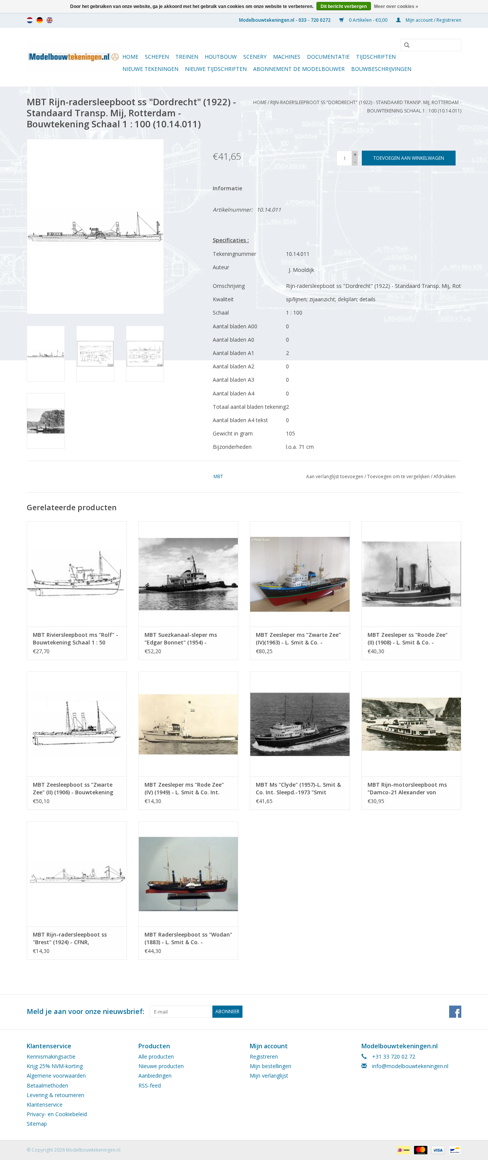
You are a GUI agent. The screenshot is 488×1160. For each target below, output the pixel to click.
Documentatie (328, 56)
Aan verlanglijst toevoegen (334, 476)
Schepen (157, 56)
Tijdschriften (376, 56)
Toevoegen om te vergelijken (399, 476)
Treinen (186, 56)
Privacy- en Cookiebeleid (57, 1114)
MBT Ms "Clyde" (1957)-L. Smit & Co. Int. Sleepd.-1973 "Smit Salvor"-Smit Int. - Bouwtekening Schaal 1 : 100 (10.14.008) (300, 788)
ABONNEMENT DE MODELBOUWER (299, 68)
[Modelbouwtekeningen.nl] (73, 57)
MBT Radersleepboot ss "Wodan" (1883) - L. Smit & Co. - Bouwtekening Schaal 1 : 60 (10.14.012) (188, 938)
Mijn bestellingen (270, 1066)
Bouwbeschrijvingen (381, 68)
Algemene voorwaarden (56, 1075)
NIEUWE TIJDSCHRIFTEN (216, 68)
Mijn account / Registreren (433, 20)
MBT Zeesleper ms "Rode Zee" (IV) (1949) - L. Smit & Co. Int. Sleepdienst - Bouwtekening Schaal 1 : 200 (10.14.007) (184, 788)
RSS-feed (149, 1085)
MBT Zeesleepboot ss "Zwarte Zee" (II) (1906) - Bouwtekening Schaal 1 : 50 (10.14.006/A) (73, 788)
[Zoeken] (404, 45)
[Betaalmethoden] (402, 1149)
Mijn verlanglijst (269, 1075)
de (40, 20)
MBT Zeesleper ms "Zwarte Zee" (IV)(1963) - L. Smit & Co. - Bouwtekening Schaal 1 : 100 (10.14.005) (298, 638)
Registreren (264, 1056)
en (50, 20)
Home (130, 56)
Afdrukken (444, 476)
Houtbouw (221, 56)
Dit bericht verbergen (344, 6)
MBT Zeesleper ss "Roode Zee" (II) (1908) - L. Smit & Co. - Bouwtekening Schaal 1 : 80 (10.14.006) (408, 638)
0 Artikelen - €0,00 (368, 20)
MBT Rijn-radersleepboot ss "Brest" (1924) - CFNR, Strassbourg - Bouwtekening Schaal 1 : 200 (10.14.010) (71, 938)
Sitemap (37, 1123)
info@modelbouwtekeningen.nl (410, 1066)
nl (30, 20)
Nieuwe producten (161, 1066)
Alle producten (156, 1056)
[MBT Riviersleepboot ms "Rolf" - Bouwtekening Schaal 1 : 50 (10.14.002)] (77, 573)
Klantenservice (45, 1104)
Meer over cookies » (396, 6)
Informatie (227, 188)
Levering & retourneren (55, 1095)
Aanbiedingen (155, 1075)
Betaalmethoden (47, 1085)
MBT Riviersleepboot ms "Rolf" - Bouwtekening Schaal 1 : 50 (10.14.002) (75, 638)
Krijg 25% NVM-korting (55, 1066)
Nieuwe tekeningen (150, 68)
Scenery (254, 56)
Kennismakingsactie (51, 1056)
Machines (286, 56)
